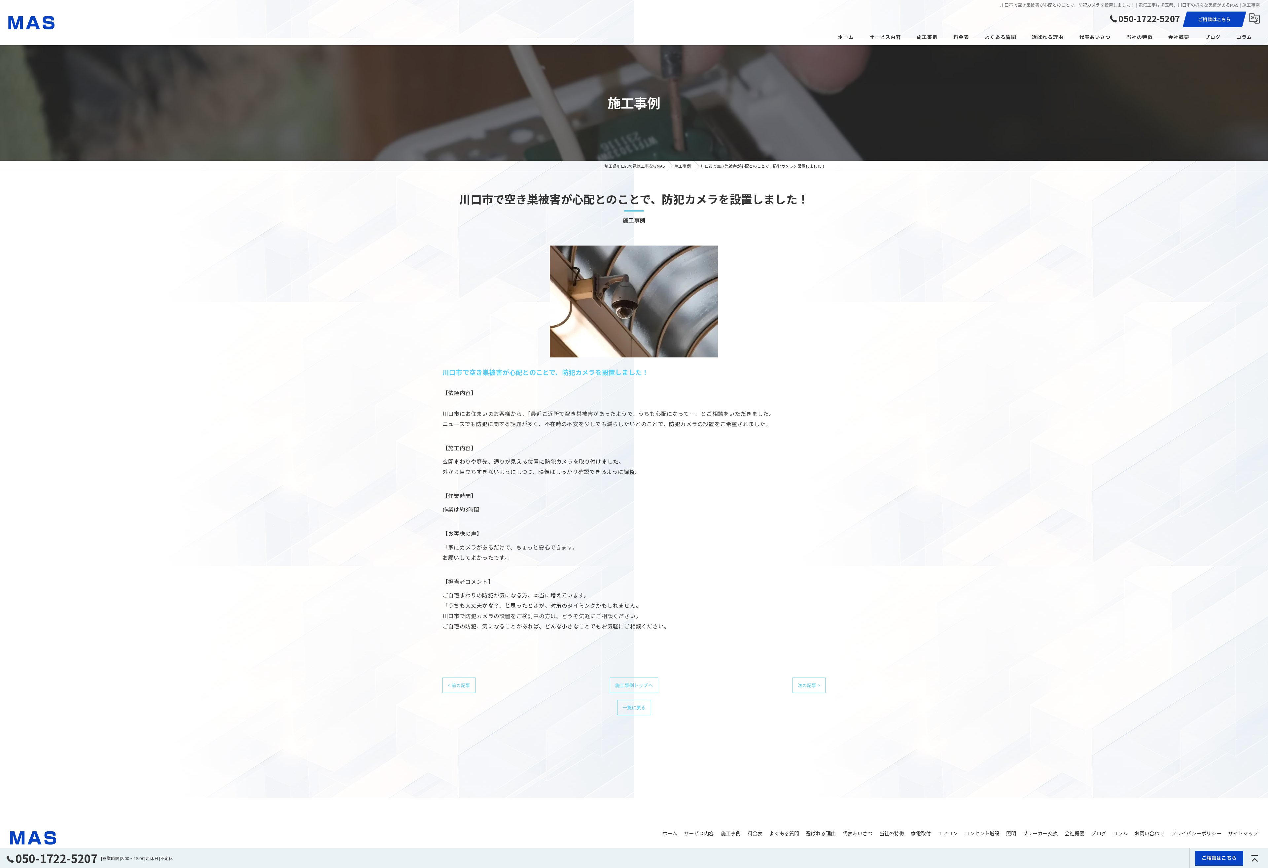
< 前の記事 (459, 685)
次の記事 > (809, 685)
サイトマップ (1243, 833)
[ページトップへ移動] (1254, 858)
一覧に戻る (634, 707)
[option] (634, 301)
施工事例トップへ (634, 685)
